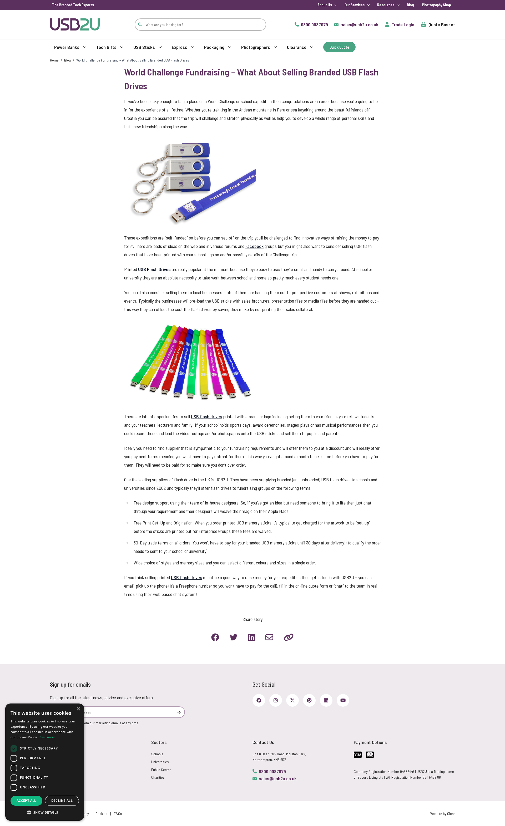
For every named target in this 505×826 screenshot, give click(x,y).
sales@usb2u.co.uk (278, 778)
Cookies (101, 813)
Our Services (355, 5)
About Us (324, 5)
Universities (160, 761)
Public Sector (161, 769)
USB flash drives (206, 416)
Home (54, 60)
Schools (157, 754)
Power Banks (66, 47)
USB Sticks (144, 47)
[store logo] (75, 24)
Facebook (254, 246)
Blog (410, 5)
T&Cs (118, 813)
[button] (45, 812)
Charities (158, 777)
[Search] (140, 24)
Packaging (214, 47)
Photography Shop (436, 5)
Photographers (255, 47)
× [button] (78, 709)
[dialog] (44, 762)
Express (179, 47)
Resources (385, 5)
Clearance (296, 47)
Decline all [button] (62, 800)
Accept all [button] (26, 800)
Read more (47, 737)
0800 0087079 (272, 771)
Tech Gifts (106, 47)
